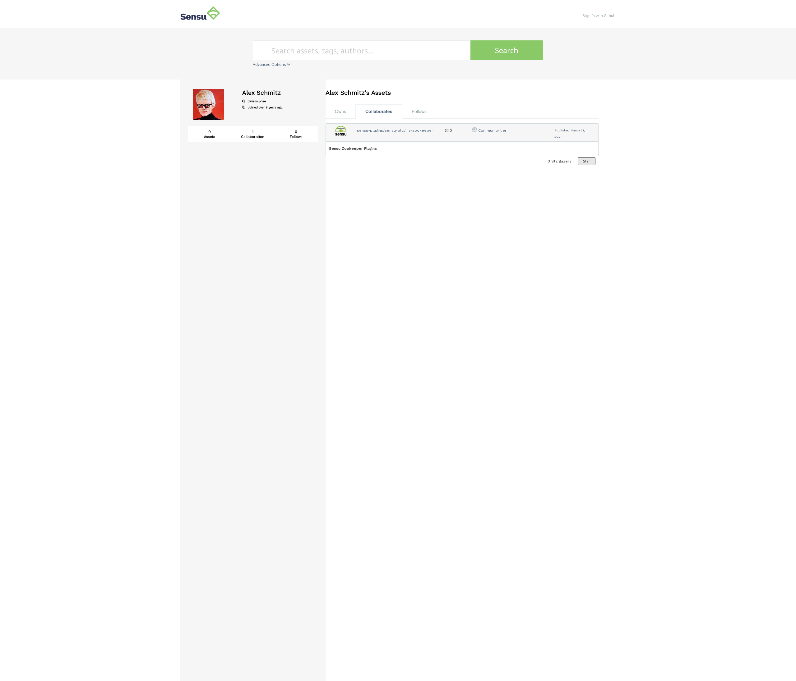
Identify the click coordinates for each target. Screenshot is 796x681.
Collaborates (378, 111)
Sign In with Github (599, 15)
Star (586, 161)
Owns (340, 111)
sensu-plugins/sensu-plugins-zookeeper (395, 130)
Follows (419, 111)
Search (506, 50)
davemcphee (256, 101)
